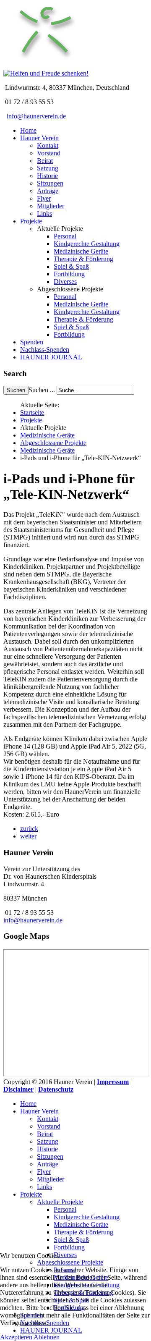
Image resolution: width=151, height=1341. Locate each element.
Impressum (113, 1081)
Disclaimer (18, 1089)
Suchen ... (42, 389)
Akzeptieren (16, 1337)
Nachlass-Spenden (44, 349)
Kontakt (47, 145)
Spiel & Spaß (71, 266)
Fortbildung (69, 274)
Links (44, 213)
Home (28, 130)
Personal (65, 236)
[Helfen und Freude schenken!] (45, 65)
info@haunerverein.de (36, 116)
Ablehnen (47, 1337)
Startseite (32, 412)
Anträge (47, 190)
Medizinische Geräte (81, 251)
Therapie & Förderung (83, 258)
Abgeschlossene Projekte (53, 442)
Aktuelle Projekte (60, 1201)
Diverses (65, 281)
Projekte (31, 221)
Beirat (45, 160)
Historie (47, 175)
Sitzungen (50, 183)
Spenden (31, 342)
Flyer (44, 198)
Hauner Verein (39, 137)
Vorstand (48, 153)
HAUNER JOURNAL (51, 357)
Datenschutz (55, 1089)
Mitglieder (50, 206)
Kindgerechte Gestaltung (87, 243)
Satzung (47, 168)
